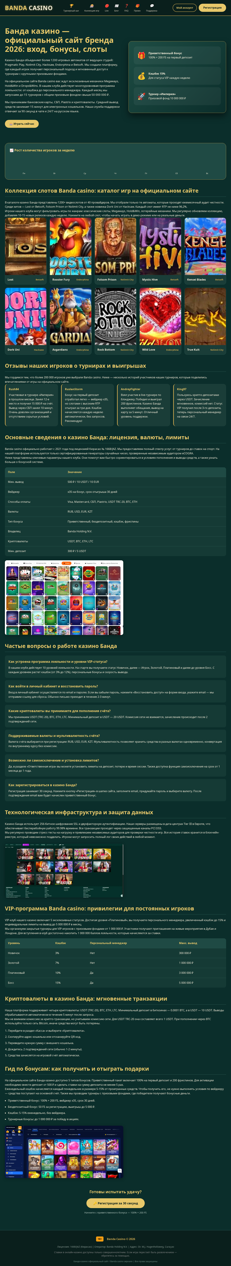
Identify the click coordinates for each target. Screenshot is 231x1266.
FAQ (126, 7)
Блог (116, 7)
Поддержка (151, 7)
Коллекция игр (91, 7)
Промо (137, 7)
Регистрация (212, 7)
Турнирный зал (71, 7)
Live (107, 7)
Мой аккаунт (184, 7)
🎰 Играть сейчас (21, 124)
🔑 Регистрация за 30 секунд (115, 1203)
